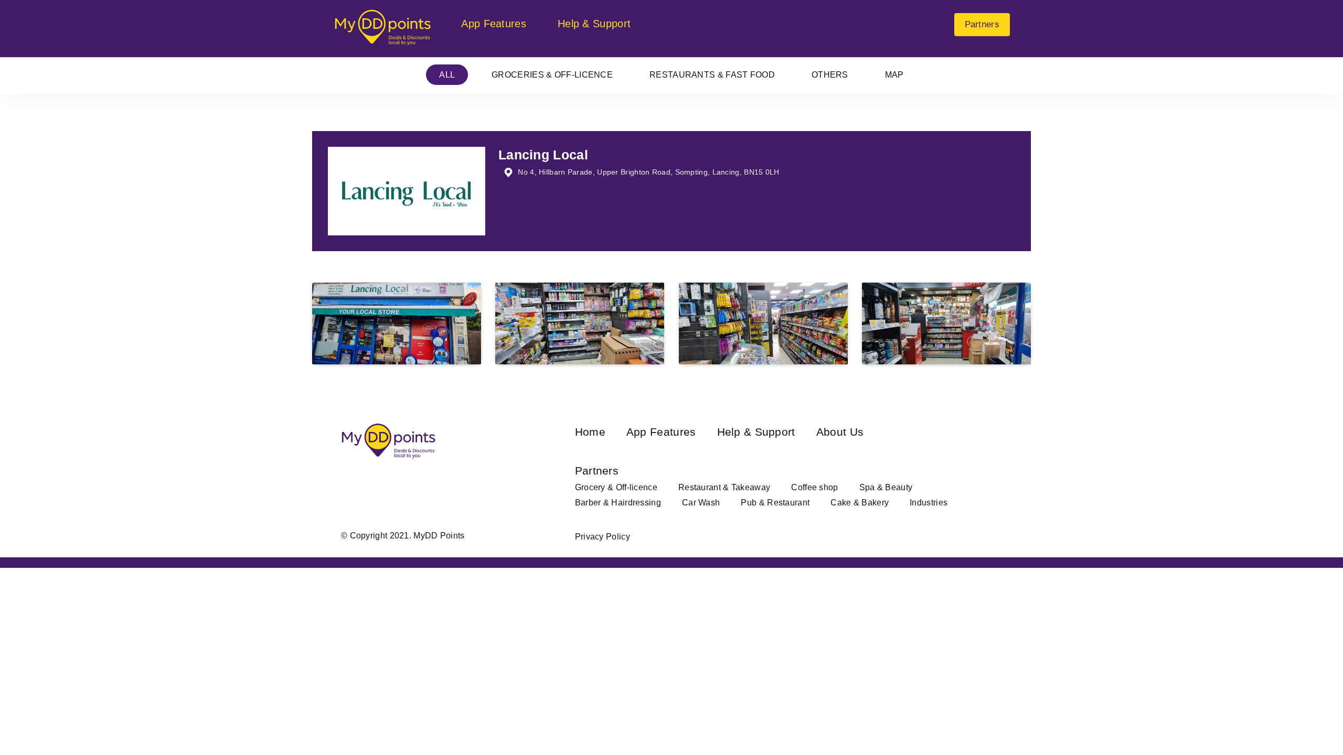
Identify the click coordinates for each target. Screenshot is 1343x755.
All (447, 74)
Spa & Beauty (886, 487)
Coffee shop (814, 487)
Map (894, 74)
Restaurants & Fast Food (712, 74)
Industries (928, 502)
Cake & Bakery (859, 502)
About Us (840, 432)
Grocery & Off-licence (616, 487)
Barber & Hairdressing (618, 502)
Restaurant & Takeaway (724, 487)
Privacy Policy (602, 536)
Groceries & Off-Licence (552, 74)
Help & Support (594, 23)
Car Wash (701, 502)
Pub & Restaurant (775, 502)
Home (590, 432)
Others (830, 74)
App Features (493, 23)
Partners (982, 24)
